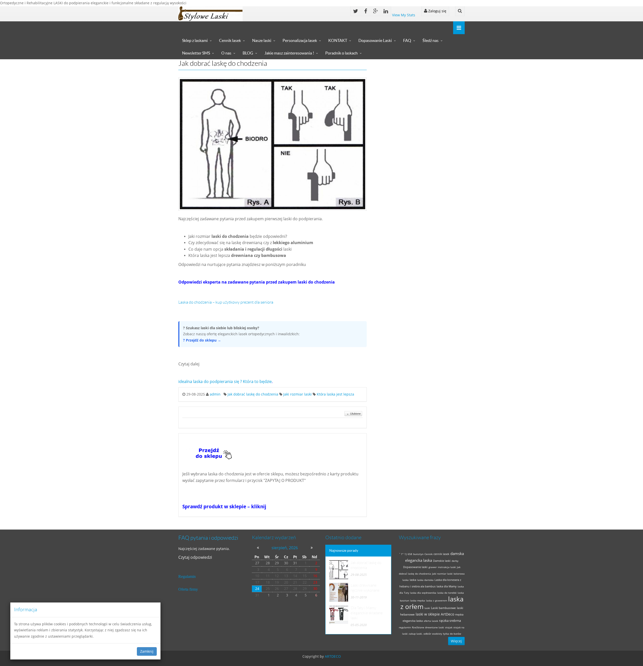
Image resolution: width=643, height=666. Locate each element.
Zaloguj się (436, 11)
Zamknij (146, 651)
